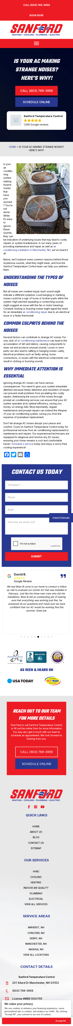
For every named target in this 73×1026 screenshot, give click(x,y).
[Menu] (36, 43)
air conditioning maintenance (33, 340)
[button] (36, 15)
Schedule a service (22, 443)
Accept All (61, 1021)
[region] (36, 1012)
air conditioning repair (35, 312)
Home (12, 146)
